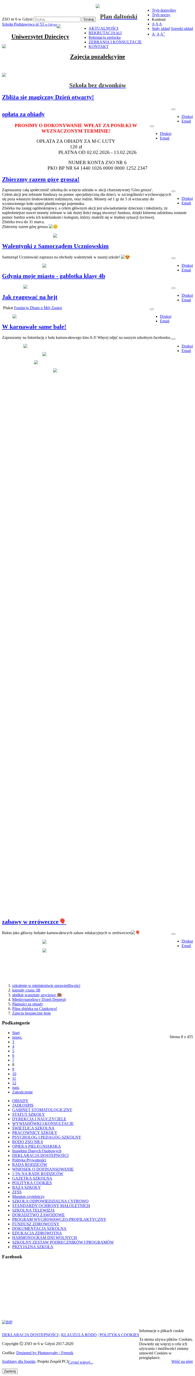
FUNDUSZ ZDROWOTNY (35, 1224)
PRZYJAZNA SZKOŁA (32, 1247)
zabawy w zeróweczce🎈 (34, 921)
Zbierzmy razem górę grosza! (40, 179)
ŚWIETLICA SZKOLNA (33, 1128)
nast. (16, 1087)
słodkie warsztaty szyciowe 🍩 (37, 995)
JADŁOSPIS (23, 1105)
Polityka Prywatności (29, 1160)
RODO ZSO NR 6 (27, 1142)
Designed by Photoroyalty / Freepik (44, 1353)
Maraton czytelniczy (28, 1196)
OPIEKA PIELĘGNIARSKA (36, 1146)
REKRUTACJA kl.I (105, 33)
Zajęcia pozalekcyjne (97, 56)
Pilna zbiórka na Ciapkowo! (34, 1008)
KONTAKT (99, 46)
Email (186, 121)
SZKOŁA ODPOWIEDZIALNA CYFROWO (50, 1201)
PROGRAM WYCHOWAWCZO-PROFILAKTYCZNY (59, 1219)
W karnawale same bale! (34, 326)
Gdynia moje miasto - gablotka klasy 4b (53, 276)
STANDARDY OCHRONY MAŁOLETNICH (51, 1206)
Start (16, 1033)
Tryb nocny (161, 15)
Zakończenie (22, 1092)
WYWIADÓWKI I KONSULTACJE (43, 1123)
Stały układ (161, 28)
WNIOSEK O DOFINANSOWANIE (43, 1169)
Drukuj (187, 116)
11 (14, 1078)
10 (14, 1074)
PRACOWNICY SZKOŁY (34, 1132)
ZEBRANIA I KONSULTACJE (115, 42)
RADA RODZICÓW (29, 1164)
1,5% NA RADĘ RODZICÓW (37, 1174)
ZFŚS (17, 1192)
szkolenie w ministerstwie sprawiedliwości (46, 985)
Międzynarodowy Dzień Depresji (39, 999)
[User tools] (173, 109)
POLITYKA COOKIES (32, 1183)
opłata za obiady (23, 114)
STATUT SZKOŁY (28, 1114)
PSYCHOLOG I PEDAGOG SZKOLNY (46, 1137)
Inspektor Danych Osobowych (36, 1151)
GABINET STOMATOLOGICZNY (42, 1110)
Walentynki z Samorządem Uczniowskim (55, 246)
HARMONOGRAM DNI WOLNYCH (44, 1237)
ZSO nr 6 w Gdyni (17, 19)
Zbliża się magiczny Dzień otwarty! (48, 97)
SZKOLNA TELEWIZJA (33, 1210)
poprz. (17, 1037)
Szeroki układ (182, 28)
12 (14, 1083)
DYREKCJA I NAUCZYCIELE (39, 1119)
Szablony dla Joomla (18, 1361)
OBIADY (20, 1101)
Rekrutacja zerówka (105, 37)
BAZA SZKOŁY (26, 1187)
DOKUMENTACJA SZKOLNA (39, 1228)
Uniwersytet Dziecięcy (40, 36)
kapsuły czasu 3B (26, 990)
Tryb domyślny (164, 10)
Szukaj (89, 19)
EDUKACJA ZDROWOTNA (37, 1233)
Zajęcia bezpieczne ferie (31, 1013)
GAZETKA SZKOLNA (32, 1178)
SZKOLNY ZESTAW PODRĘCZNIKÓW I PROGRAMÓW (63, 1242)
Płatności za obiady (27, 1004)
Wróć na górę (182, 1361)
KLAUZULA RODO (79, 1335)
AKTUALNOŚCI (103, 28)
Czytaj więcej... (80, 1362)
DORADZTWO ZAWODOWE (38, 1215)
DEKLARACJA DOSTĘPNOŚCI (40, 1155)
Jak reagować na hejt (29, 297)
